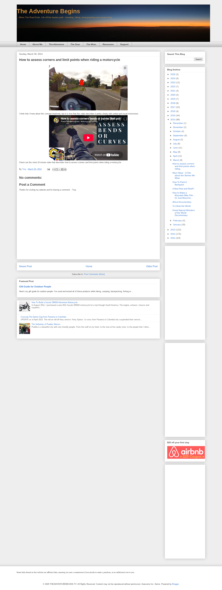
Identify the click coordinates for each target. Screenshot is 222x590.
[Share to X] (59, 169)
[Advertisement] (185, 292)
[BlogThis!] (56, 169)
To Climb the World (181, 206)
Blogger (175, 584)
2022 (173, 86)
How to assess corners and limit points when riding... (183, 166)
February (177, 220)
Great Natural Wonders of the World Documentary (183, 213)
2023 (173, 82)
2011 (173, 238)
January (177, 224)
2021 (173, 91)
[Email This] (53, 169)
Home (23, 44)
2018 (173, 103)
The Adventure (56, 44)
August (176, 139)
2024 (173, 78)
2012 (173, 234)
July (175, 143)
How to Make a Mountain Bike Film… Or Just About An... (183, 195)
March (176, 160)
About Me (37, 44)
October (177, 131)
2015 (173, 115)
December (178, 123)
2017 (173, 107)
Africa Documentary (181, 202)
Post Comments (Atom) (94, 274)
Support (124, 44)
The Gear (75, 44)
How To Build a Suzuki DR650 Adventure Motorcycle (54, 302)
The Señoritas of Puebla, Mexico (46, 324)
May (175, 152)
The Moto (91, 44)
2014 (173, 119)
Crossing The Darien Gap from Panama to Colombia (43, 317)
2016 (173, 111)
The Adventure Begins (48, 11)
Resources (108, 44)
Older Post (152, 266)
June (175, 147)
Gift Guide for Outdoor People (35, 286)
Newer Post (25, 266)
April (175, 156)
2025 (173, 74)
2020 (173, 95)
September (178, 135)
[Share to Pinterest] (65, 169)
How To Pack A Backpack (179, 183)
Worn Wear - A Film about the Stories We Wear (183, 175)
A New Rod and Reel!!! (183, 188)
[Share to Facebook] (62, 169)
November (178, 127)
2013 (173, 229)
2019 (173, 99)
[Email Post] (48, 169)
